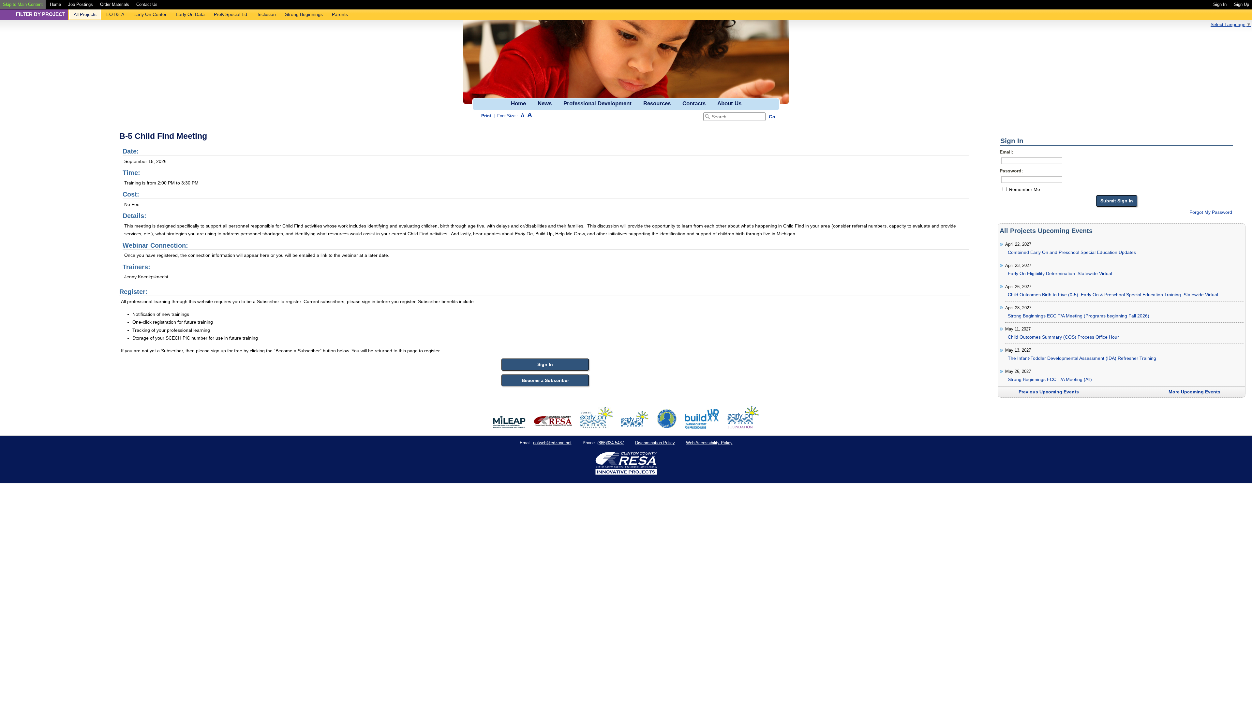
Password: (1011, 170)
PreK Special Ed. (231, 14)
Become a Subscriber (545, 380)
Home (55, 4)
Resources (657, 103)
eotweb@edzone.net (552, 442)
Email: (1006, 151)
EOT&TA (115, 14)
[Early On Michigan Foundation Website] (743, 427)
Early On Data (190, 14)
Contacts (694, 103)
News (545, 103)
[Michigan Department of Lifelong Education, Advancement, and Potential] (509, 427)
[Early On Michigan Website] (634, 427)
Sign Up (1241, 4)
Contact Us (146, 4)
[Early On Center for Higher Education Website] (667, 427)
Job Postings (80, 4)
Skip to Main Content (23, 4)
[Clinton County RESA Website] (552, 427)
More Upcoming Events (1194, 391)
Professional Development (597, 103)
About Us (729, 103)
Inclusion (267, 14)
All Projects (85, 14)
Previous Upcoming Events (1049, 391)
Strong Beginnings (304, 14)
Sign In (1220, 4)
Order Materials (114, 4)
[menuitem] (23, 4)
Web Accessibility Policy (709, 442)
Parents (340, 14)
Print (486, 115)
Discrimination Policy (655, 442)
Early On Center (150, 14)
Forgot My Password (1210, 212)
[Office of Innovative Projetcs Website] (596, 427)
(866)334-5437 (610, 442)
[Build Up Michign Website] (702, 427)
